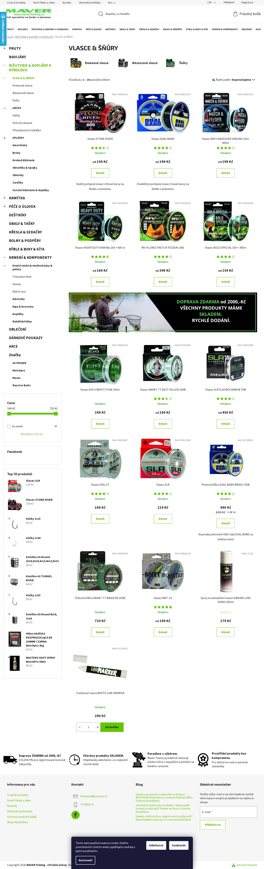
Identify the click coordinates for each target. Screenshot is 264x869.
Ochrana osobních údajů (22, 817)
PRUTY (15, 48)
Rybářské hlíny (22, 322)
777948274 (86, 805)
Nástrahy (19, 299)
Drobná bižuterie (23, 160)
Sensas (17, 284)
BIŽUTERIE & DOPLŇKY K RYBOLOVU (30, 68)
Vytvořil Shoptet (247, 865)
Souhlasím (179, 845)
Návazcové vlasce (23, 93)
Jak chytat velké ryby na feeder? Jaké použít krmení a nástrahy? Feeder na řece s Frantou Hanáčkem (163, 809)
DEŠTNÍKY (17, 215)
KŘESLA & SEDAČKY (25, 232)
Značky (15, 355)
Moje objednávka (17, 822)
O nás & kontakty (16, 3)
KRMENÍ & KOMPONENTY (30, 257)
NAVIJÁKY (17, 57)
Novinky (67, 3)
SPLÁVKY (18, 138)
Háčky (16, 116)
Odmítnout (156, 845)
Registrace (247, 2)
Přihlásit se (213, 825)
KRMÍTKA (17, 198)
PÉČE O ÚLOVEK (22, 206)
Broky (16, 153)
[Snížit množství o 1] (79, 727)
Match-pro (19, 292)
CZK (209, 2)
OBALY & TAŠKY (22, 223)
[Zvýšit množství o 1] (97, 727)
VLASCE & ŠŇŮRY (23, 78)
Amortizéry (20, 145)
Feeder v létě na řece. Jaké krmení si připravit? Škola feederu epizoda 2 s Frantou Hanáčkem (164, 818)
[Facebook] (75, 815)
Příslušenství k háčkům (27, 130)
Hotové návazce (22, 123)
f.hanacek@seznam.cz (93, 796)
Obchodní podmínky (90, 3)
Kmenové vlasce (22, 86)
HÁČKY (17, 108)
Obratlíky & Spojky (25, 168)
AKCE (13, 346)
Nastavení (85, 860)
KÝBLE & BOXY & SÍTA (26, 249)
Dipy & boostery (23, 307)
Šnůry (16, 100)
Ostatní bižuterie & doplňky (31, 190)
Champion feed (22, 277)
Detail (100, 173)
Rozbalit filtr (31, 434)
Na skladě (34, 426)
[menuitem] (8, 29)
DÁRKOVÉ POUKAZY (25, 338)
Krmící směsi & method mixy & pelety (32, 267)
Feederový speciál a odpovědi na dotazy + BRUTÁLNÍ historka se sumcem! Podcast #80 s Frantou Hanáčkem (164, 798)
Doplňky (18, 314)
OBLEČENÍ (17, 329)
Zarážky (18, 183)
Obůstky (18, 175)
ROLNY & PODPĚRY (25, 240)
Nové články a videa (44, 3)
